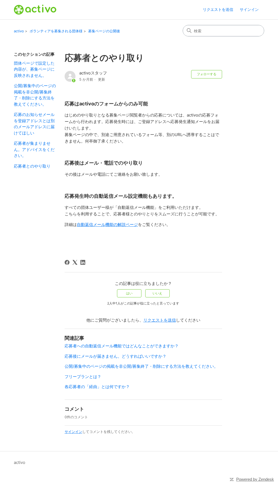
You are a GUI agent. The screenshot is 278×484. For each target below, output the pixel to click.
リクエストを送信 (218, 9)
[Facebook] (67, 262)
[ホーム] (35, 10)
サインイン (73, 431)
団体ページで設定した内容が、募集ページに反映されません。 (34, 69)
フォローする (206, 74)
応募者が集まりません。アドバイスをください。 (34, 149)
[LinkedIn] (82, 262)
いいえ (157, 293)
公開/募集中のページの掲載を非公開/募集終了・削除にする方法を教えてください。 (35, 95)
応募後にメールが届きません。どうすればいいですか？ (115, 356)
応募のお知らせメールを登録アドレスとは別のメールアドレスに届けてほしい (34, 124)
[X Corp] (74, 262)
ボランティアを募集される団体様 (56, 31)
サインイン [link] (249, 9)
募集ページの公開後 (104, 31)
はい (129, 293)
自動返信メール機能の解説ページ (107, 224)
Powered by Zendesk (255, 479)
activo (19, 31)
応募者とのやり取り (32, 166)
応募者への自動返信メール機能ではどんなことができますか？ (122, 345)
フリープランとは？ (83, 376)
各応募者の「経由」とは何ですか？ (97, 386)
